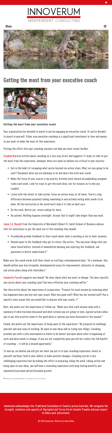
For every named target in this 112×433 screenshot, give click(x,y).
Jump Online (69, 420)
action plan (8, 378)
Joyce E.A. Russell (13, 224)
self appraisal (30, 378)
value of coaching (40, 378)
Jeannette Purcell (13, 277)
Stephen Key (10, 156)
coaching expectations (18, 378)
